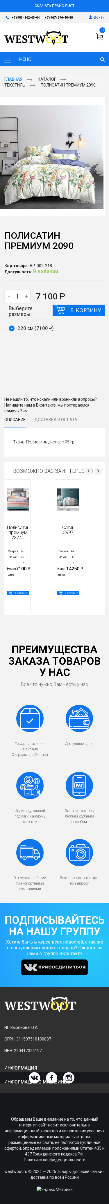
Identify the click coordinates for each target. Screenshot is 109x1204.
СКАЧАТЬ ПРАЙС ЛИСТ (54, 5)
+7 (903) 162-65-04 (26, 17)
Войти (99, 17)
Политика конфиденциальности (54, 1160)
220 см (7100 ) (35, 328)
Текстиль (14, 85)
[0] (100, 37)
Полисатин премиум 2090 (68, 85)
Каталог (47, 79)
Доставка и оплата (55, 419)
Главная (13, 79)
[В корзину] (79, 310)
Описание (15, 419)
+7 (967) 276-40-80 (59, 17)
